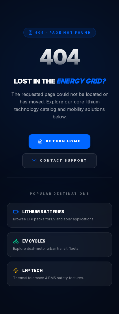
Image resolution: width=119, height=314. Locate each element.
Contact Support (63, 160)
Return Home (63, 141)
